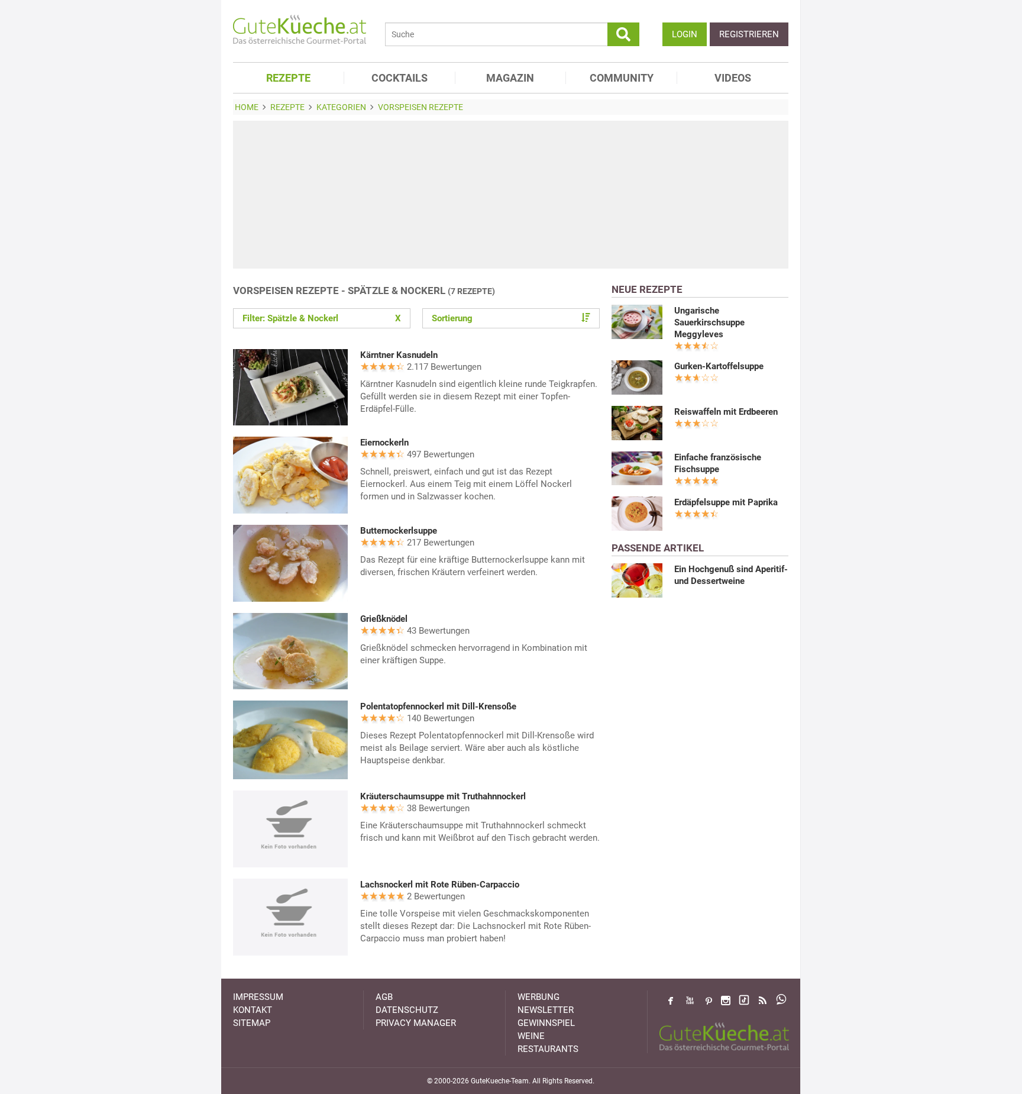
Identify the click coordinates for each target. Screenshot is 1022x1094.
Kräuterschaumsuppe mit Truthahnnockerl (443, 796)
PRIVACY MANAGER (416, 1023)
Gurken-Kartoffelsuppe (719, 366)
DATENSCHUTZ (407, 1010)
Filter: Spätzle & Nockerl (321, 318)
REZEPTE (288, 78)
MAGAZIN (510, 78)
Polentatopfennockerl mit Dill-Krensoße (438, 706)
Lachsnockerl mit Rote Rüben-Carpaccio (439, 884)
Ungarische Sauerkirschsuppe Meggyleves (709, 322)
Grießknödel (383, 619)
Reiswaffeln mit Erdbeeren (726, 411)
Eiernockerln (384, 442)
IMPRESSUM (258, 997)
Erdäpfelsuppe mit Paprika (726, 502)
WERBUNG (538, 997)
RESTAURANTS (548, 1049)
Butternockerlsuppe (398, 530)
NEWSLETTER (546, 1010)
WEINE (531, 1036)
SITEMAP (251, 1023)
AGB (384, 997)
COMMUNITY (622, 78)
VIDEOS (732, 78)
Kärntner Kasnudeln (399, 355)
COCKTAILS (399, 78)
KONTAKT (252, 1010)
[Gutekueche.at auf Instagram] (725, 1000)
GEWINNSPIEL (546, 1023)
